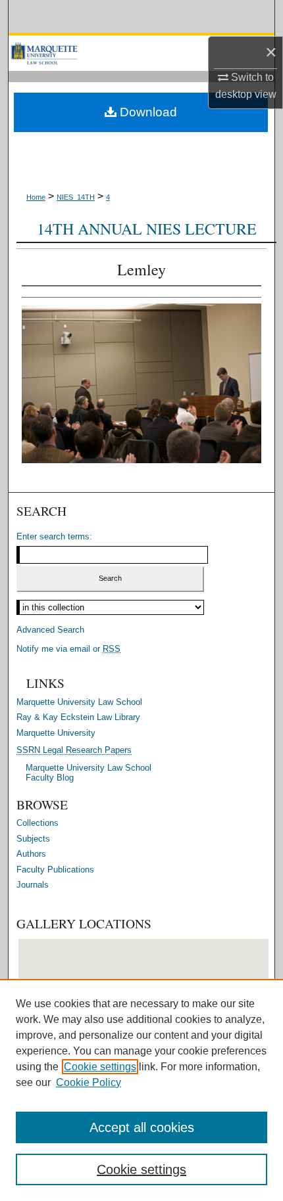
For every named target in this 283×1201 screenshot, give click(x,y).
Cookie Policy (88, 1082)
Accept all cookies (142, 1127)
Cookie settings (100, 1066)
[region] (141, 1090)
